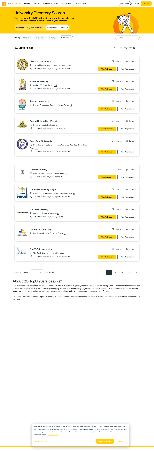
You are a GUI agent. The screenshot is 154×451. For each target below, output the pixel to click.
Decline (121, 441)
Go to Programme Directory (57, 27)
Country (52, 38)
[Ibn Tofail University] (22, 252)
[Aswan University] (22, 104)
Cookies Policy (53, 435)
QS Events (28, 291)
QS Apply (40, 291)
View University (106, 69)
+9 (74, 193)
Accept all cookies (104, 441)
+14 (55, 85)
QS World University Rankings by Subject (49, 288)
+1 (65, 233)
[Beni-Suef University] (22, 144)
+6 (71, 105)
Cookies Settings (40, 441)
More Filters (65, 38)
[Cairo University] (22, 172)
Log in (136, 3)
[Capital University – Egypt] (22, 192)
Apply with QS (124, 4)
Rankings (27, 3)
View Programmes (127, 69)
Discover (36, 3)
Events (56, 3)
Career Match (47, 3)
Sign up (146, 3)
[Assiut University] (22, 84)
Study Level (39, 38)
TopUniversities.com (21, 286)
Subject (26, 38)
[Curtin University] (22, 212)
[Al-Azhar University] (22, 64)
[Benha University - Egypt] (22, 124)
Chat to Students (80, 3)
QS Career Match (20, 297)
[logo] (12, 3)
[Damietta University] (22, 232)
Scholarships (66, 3)
